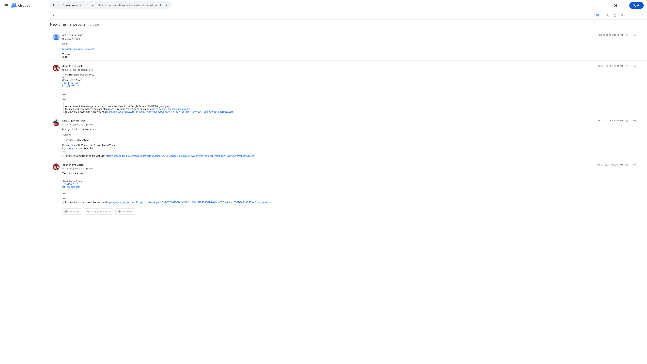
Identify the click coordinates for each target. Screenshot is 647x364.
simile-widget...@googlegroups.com (171, 109)
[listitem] (348, 45)
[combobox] (130, 5)
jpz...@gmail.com (71, 85)
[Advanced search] (166, 5)
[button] (6, 5)
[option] (78, 5)
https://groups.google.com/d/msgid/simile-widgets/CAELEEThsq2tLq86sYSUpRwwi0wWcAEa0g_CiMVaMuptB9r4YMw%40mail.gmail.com (180, 156)
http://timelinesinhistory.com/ (78, 49)
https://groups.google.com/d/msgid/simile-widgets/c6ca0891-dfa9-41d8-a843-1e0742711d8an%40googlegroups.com (170, 111)
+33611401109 (70, 82)
